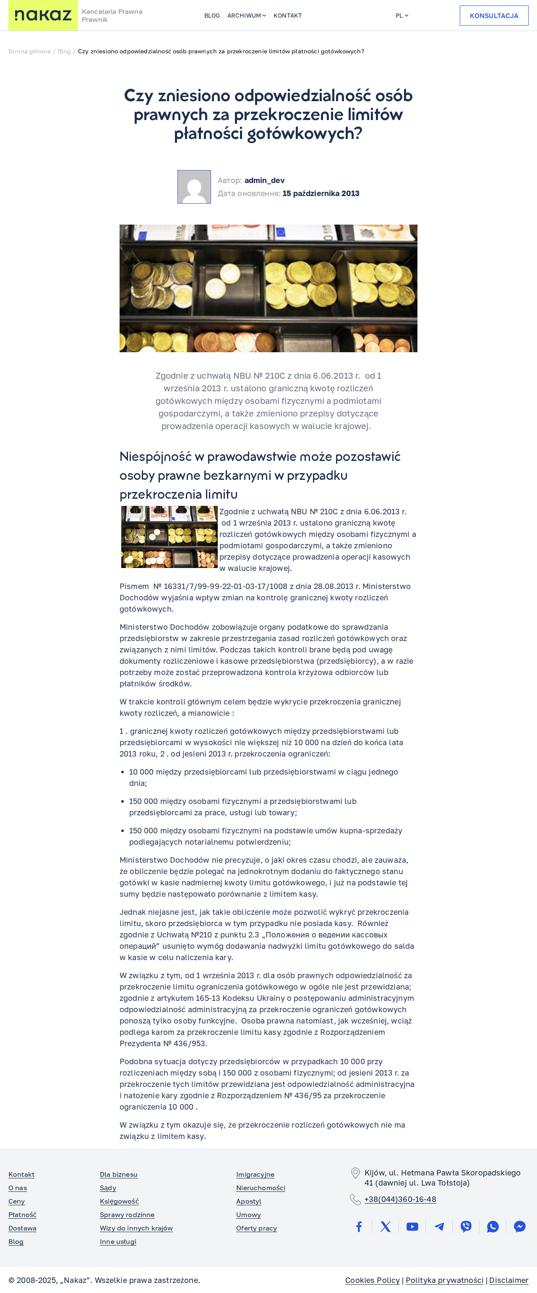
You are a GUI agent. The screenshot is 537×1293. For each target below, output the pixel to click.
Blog (212, 15)
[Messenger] (520, 1226)
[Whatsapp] (493, 1226)
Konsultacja (494, 15)
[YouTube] (412, 1226)
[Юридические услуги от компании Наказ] (43, 15)
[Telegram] (439, 1226)
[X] (385, 1226)
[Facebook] (359, 1226)
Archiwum (244, 15)
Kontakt (288, 15)
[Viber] (466, 1226)
